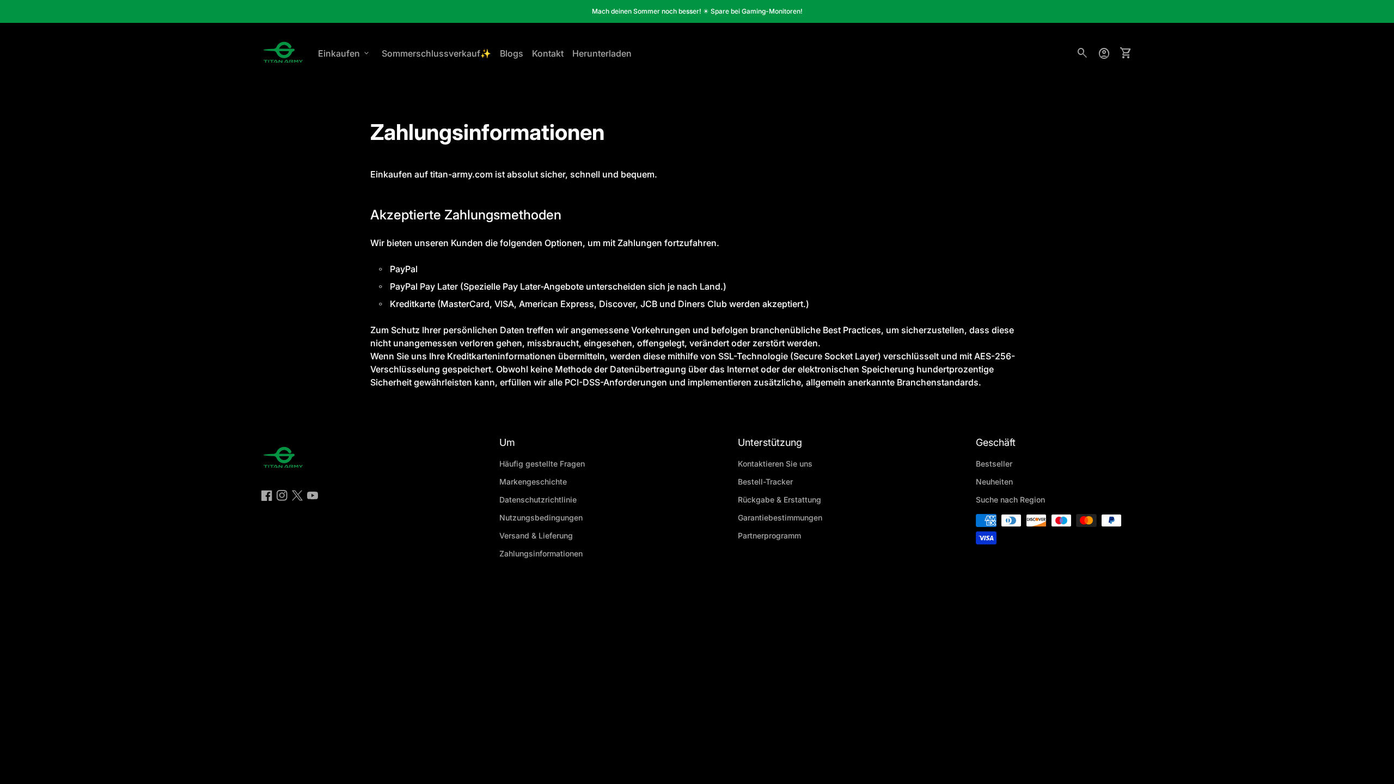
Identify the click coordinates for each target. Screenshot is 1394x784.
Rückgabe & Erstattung (779, 499)
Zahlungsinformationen (541, 553)
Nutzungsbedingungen (541, 517)
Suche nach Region (1010, 499)
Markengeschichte (533, 481)
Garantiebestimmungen (780, 517)
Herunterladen (602, 53)
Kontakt (548, 53)
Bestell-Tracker (765, 481)
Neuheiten (994, 481)
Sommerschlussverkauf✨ (436, 53)
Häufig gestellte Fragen (542, 463)
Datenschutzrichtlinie (538, 499)
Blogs (511, 53)
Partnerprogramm (769, 535)
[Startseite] (283, 52)
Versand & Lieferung (536, 535)
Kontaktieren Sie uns (775, 463)
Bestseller (994, 463)
